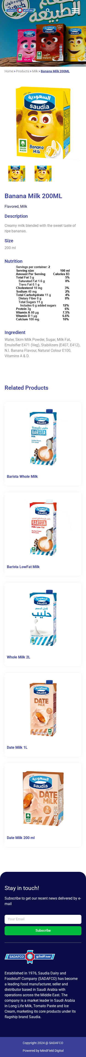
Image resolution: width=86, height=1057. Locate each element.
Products (22, 71)
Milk (35, 71)
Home (9, 71)
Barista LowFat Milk (23, 567)
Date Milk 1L (17, 747)
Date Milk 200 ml (21, 838)
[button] (48, 10)
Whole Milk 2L (18, 657)
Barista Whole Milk (22, 476)
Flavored (12, 206)
